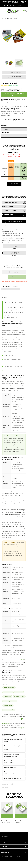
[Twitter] (6, 6)
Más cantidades (14, 183)
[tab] (14, 298)
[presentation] (26, 62)
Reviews (5, 788)
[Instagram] (9, 6)
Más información (8, 784)
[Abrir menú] (2, 11)
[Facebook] (4, 6)
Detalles (5, 298)
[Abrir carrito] (23, 11)
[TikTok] (12, 6)
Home (3, 18)
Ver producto (5, 816)
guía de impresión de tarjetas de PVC (14, 660)
